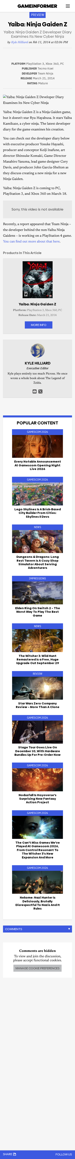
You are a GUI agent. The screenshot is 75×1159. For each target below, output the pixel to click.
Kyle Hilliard (19, 42)
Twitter (40, 391)
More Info (38, 325)
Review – (37, 705)
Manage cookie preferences (37, 968)
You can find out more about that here (31, 241)
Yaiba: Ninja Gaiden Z (37, 304)
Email (35, 391)
